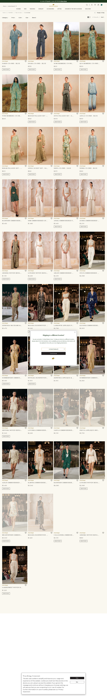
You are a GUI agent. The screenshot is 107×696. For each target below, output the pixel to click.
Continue (53, 353)
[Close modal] (74, 332)
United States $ (53, 349)
